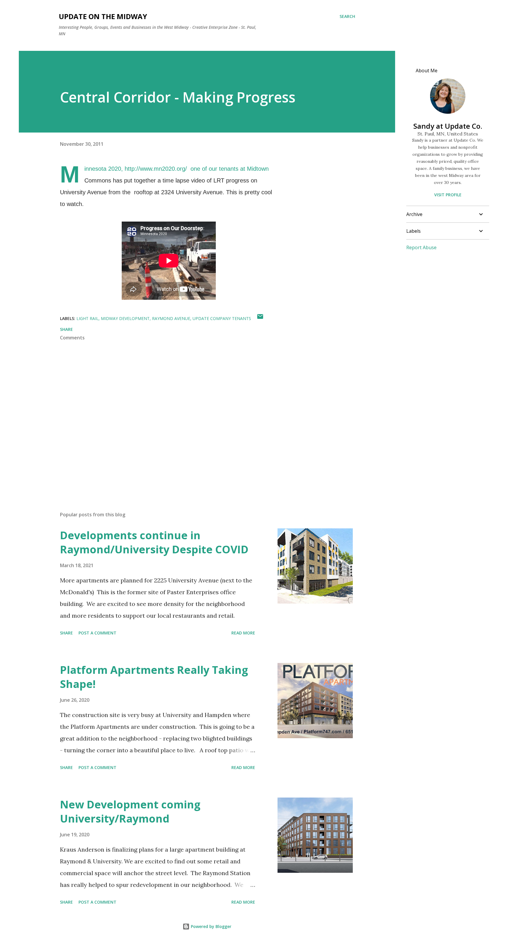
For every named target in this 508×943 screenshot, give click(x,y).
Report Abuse (421, 247)
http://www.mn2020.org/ (156, 168)
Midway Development (125, 318)
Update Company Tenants (222, 318)
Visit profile (448, 194)
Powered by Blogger (210, 926)
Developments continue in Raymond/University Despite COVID (154, 542)
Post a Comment (97, 633)
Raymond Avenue (171, 318)
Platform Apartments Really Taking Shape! (154, 677)
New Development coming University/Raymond (130, 811)
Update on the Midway (103, 16)
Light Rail (87, 318)
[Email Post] (260, 318)
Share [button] (66, 329)
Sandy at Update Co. (447, 126)
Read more (243, 633)
